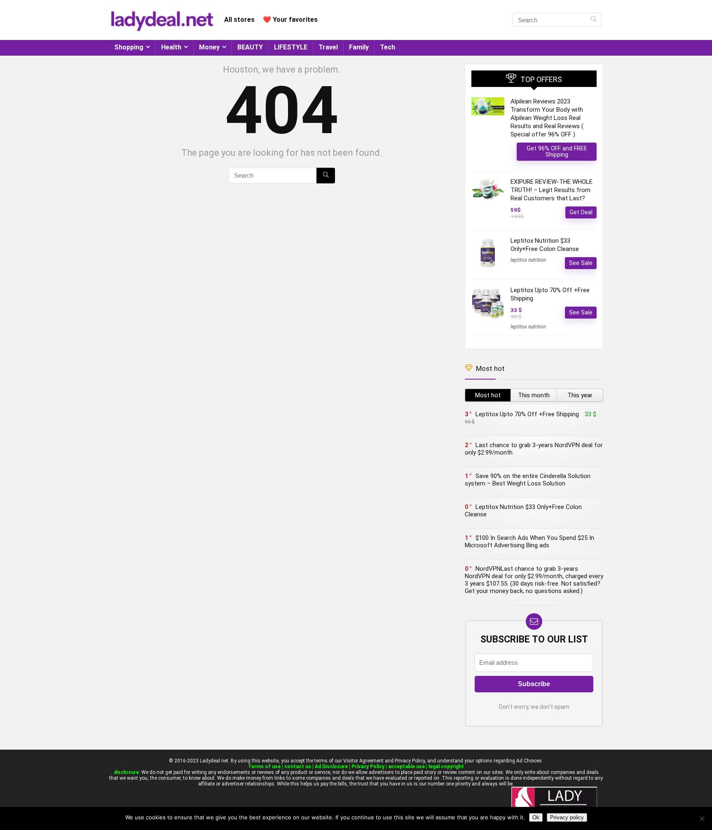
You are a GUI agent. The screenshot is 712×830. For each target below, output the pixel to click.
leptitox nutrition (528, 260)
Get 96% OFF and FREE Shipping (557, 151)
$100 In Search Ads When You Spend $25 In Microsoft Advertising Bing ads (529, 541)
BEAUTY (250, 47)
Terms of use (264, 766)
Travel (328, 47)
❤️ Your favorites (290, 19)
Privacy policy (567, 817)
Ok (535, 817)
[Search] (593, 20)
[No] (702, 818)
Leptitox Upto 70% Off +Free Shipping (527, 414)
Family (359, 47)
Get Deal (581, 212)
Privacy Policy (367, 766)
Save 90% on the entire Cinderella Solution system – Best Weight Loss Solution (527, 479)
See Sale (581, 263)
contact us (297, 766)
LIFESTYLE (290, 47)
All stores (239, 19)
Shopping (128, 47)
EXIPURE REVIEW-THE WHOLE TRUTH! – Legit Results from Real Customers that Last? (552, 190)
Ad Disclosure (331, 766)
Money (209, 47)
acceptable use (406, 766)
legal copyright (446, 766)
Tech (387, 47)
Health (171, 47)
